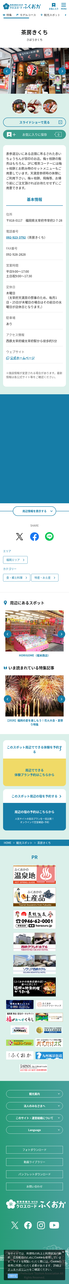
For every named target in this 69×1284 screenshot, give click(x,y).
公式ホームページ (22, 357)
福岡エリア (13, 560)
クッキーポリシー (18, 1269)
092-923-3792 (16, 237)
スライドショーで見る (34, 122)
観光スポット (24, 843)
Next (62, 71)
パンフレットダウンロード (34, 1174)
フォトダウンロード (34, 1149)
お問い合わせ (34, 1186)
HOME (7, 843)
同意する (12, 1276)
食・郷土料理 (14, 577)
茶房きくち (44, 843)
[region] (34, 16)
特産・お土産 (42, 577)
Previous (7, 71)
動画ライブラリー (34, 1162)
